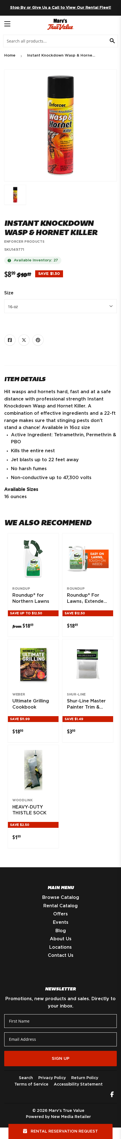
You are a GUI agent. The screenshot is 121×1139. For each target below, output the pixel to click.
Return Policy (84, 1078)
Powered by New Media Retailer (58, 1117)
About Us (60, 939)
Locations (60, 947)
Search (26, 1078)
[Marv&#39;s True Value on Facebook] (112, 1095)
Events (60, 922)
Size (9, 293)
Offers (60, 914)
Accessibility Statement (78, 1084)
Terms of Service (31, 1084)
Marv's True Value (66, 1111)
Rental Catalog (60, 906)
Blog (60, 931)
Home (9, 55)
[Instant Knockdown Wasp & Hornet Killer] (15, 195)
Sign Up (61, 1058)
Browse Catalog (60, 897)
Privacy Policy (52, 1078)
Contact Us (60, 955)
